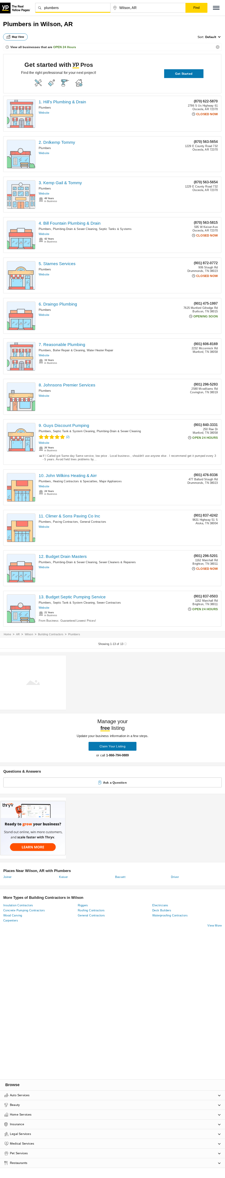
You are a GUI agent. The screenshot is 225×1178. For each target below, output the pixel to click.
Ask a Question (115, 782)
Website (44, 112)
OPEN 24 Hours (64, 47)
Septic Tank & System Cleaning (74, 431)
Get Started (183, 73)
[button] (216, 8)
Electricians (160, 905)
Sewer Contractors (109, 602)
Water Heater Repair (100, 350)
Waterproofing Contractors (170, 915)
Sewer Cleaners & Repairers (117, 562)
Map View (18, 36)
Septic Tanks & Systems (115, 229)
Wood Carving (12, 915)
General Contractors (93, 521)
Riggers (83, 905)
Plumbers (45, 107)
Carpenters (10, 920)
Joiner (7, 877)
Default (210, 37)
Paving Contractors (65, 521)
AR (18, 634)
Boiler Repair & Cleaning (69, 350)
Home (7, 634)
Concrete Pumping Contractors (24, 910)
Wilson (29, 634)
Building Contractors (50, 634)
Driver (175, 877)
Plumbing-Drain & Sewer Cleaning (75, 229)
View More (214, 925)
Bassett (120, 877)
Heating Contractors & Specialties (75, 481)
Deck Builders (161, 910)
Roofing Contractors (91, 910)
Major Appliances (110, 481)
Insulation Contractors (18, 905)
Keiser (63, 877)
